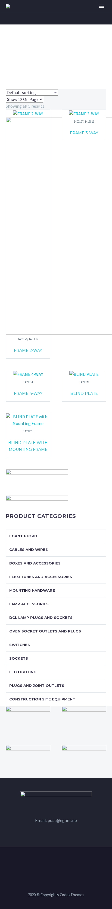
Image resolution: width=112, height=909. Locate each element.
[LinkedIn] (56, 862)
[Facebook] (49, 862)
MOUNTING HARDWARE (32, 590)
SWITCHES (19, 645)
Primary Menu (101, 6)
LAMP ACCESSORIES (29, 604)
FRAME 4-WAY (28, 393)
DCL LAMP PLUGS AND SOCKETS (41, 617)
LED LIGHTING (22, 672)
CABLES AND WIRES (28, 549)
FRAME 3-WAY (84, 133)
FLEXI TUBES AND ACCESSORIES (40, 577)
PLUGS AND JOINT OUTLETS (36, 685)
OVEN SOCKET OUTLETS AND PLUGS (45, 631)
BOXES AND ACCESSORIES (35, 563)
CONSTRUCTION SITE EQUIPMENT (42, 699)
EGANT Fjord (23, 536)
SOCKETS (18, 658)
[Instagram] (63, 862)
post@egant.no (62, 820)
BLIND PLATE (84, 393)
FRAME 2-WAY (28, 350)
